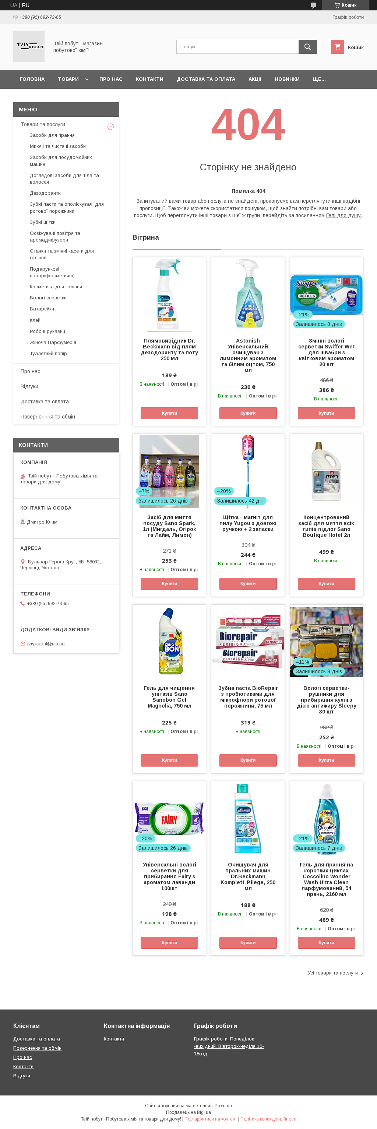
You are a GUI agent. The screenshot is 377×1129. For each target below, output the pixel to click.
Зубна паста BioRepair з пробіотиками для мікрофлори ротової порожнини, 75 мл (248, 697)
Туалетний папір (48, 353)
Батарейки (42, 309)
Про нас (111, 79)
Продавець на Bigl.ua (188, 1112)
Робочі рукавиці (48, 331)
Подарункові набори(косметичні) (52, 272)
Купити (169, 413)
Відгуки (29, 386)
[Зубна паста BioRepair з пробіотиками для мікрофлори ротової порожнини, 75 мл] (247, 641)
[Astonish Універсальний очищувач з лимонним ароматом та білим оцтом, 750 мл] (247, 294)
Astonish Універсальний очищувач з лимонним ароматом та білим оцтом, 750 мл (248, 355)
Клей (35, 320)
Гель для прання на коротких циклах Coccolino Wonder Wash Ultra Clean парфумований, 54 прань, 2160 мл (326, 879)
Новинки (287, 79)
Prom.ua (223, 1105)
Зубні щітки (43, 222)
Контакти (149, 79)
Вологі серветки (48, 298)
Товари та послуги (43, 124)
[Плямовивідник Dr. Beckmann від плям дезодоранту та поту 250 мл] (169, 294)
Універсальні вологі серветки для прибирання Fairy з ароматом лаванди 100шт (169, 876)
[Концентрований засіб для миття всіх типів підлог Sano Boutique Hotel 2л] (326, 471)
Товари (68, 79)
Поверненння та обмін (48, 417)
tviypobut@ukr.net (46, 643)
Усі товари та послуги (333, 973)
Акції (255, 79)
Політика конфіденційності (268, 1119)
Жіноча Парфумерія (53, 342)
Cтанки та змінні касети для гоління (62, 254)
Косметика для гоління (56, 286)
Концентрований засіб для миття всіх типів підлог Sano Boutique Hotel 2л (326, 526)
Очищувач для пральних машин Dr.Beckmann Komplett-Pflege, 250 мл (248, 876)
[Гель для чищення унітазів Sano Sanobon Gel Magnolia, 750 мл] (169, 641)
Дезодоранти (45, 193)
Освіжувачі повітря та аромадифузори (55, 236)
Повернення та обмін (37, 1048)
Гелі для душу (343, 215)
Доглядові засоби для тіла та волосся (64, 179)
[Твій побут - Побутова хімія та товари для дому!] (29, 60)
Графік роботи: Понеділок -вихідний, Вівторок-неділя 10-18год (229, 1046)
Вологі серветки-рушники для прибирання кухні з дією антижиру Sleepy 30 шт (326, 700)
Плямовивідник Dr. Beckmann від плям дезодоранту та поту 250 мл (169, 349)
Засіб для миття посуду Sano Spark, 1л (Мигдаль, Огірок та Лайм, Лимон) (169, 526)
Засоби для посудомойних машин (61, 160)
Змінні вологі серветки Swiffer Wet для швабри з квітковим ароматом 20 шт (326, 352)
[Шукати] (308, 47)
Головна (32, 79)
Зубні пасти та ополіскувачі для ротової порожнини (67, 207)
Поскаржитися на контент (210, 1119)
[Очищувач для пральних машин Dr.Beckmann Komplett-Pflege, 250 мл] (247, 818)
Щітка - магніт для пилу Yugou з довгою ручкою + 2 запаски (247, 523)
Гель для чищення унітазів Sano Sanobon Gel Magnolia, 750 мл (169, 697)
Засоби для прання (52, 135)
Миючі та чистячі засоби (58, 146)
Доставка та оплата (206, 79)
